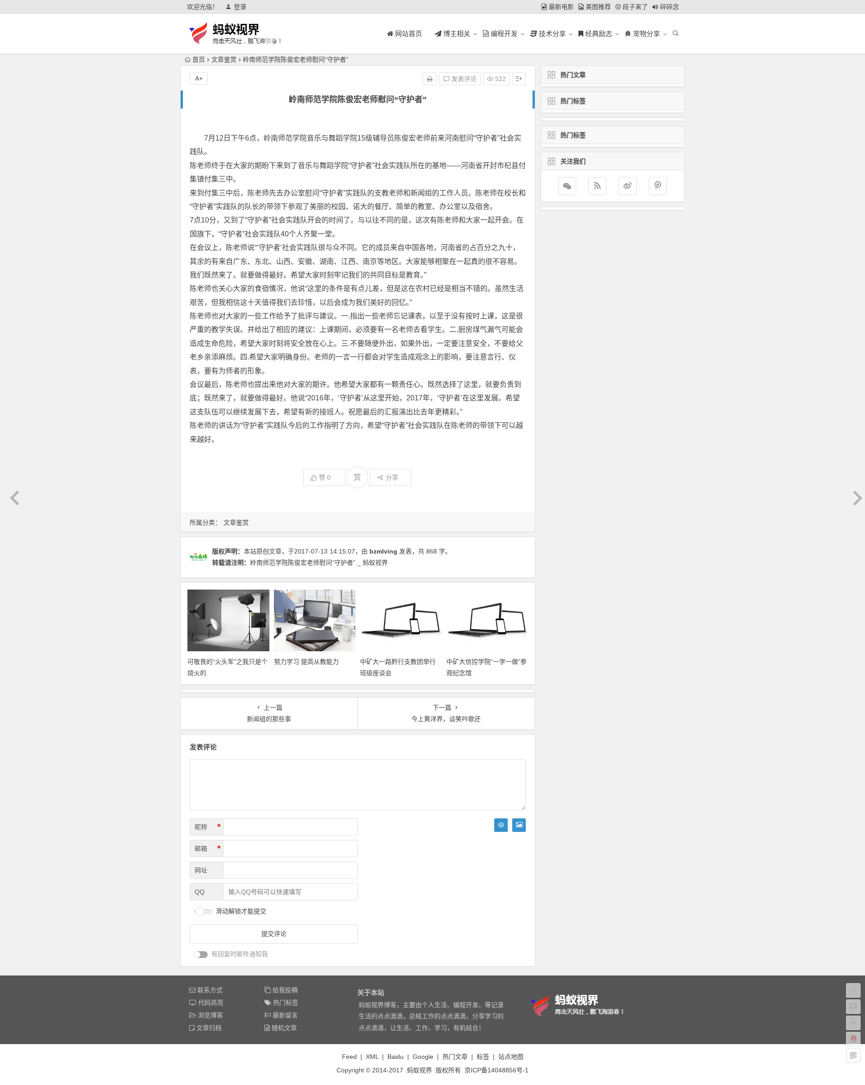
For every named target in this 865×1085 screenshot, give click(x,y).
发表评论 (463, 78)
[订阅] (597, 186)
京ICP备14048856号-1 (496, 1070)
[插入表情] (501, 825)
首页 (198, 59)
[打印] (430, 79)
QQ (200, 891)
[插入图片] (519, 825)
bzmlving (383, 551)
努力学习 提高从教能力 (306, 661)
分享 (392, 477)
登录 (240, 6)
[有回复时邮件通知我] (201, 954)
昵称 (208, 827)
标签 (483, 1056)
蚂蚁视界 (419, 1070)
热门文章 (455, 1056)
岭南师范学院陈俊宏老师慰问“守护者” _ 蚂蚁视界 (319, 562)
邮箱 (208, 848)
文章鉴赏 (224, 59)
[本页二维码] (853, 1055)
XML (372, 1056)
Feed (349, 1056)
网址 (201, 870)
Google (423, 1056)
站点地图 (511, 1056)
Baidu (395, 1056)
